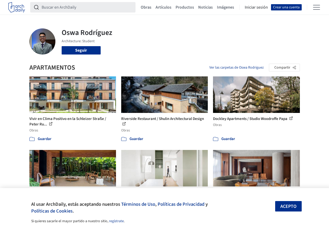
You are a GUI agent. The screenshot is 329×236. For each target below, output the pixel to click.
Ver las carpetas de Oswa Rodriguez (236, 67)
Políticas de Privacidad (181, 204)
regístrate (116, 221)
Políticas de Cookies (52, 211)
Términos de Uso (138, 204)
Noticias (205, 7)
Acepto (288, 206)
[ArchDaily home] (16, 7)
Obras (146, 7)
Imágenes (225, 7)
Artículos (163, 7)
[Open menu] (316, 7)
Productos (185, 7)
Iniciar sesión (256, 7)
